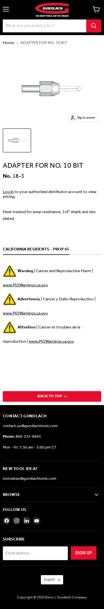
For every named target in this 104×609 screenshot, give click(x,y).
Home (8, 43)
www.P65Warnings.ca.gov (25, 285)
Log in (8, 192)
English (49, 579)
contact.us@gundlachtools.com (30, 426)
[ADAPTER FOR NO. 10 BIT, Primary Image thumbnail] (17, 140)
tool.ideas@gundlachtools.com (29, 479)
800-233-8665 (28, 436)
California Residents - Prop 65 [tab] (36, 249)
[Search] (93, 26)
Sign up (83, 553)
